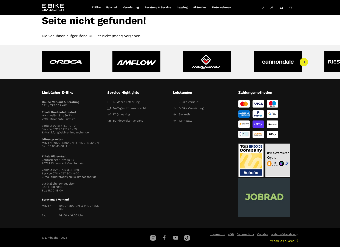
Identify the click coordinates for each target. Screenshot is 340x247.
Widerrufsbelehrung (284, 234)
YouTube (175, 238)
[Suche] (291, 7)
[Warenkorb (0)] (281, 7)
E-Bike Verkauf (188, 102)
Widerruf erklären (282, 241)
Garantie (184, 114)
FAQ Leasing (121, 114)
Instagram (153, 238)
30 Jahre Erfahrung (126, 102)
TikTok (187, 238)
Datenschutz (245, 234)
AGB (231, 234)
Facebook (164, 238)
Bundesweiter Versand (128, 120)
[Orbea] (66, 62)
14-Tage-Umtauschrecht (129, 108)
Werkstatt (185, 120)
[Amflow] (136, 62)
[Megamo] (207, 62)
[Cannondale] (278, 62)
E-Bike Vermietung (191, 108)
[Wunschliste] (262, 7)
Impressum (217, 234)
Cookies (262, 234)
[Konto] (272, 7)
